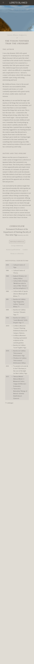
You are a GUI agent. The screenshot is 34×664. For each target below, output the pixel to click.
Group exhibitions (17, 245)
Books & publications (13, 249)
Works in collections (17, 253)
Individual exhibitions (17, 241)
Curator (25, 249)
